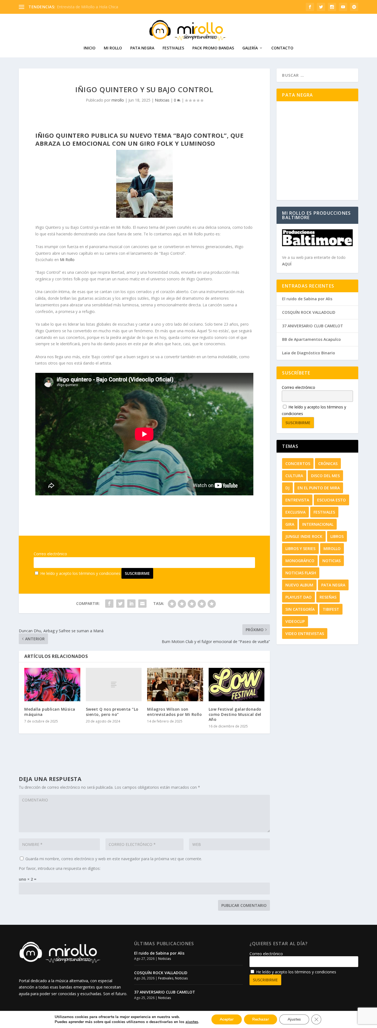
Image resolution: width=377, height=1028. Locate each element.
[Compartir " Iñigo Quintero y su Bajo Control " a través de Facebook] (109, 603)
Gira (289, 524)
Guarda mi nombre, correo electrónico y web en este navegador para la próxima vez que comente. (113, 858)
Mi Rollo (113, 48)
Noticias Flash (300, 572)
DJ (287, 487)
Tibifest (331, 609)
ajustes (191, 1021)
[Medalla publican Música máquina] (52, 685)
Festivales (173, 48)
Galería (250, 48)
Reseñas (328, 597)
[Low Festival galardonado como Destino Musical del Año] (237, 685)
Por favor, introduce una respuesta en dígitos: (59, 868)
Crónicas (328, 463)
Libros (337, 536)
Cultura (294, 475)
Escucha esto (331, 500)
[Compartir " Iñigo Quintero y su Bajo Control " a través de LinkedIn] (131, 603)
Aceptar (226, 1019)
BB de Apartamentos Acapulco (311, 339)
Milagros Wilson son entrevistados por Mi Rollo (174, 711)
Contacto (282, 48)
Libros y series (300, 548)
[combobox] (317, 75)
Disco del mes (325, 475)
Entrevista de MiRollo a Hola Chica (87, 6)
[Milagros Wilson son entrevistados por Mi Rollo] (175, 685)
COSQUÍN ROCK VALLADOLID (308, 312)
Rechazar (260, 1019)
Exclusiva (295, 512)
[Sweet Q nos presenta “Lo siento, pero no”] (114, 684)
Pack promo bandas (213, 48)
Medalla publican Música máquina (49, 711)
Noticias (162, 100)
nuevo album (299, 585)
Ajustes (294, 1019)
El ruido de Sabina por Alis (307, 298)
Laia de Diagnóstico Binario (308, 352)
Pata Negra (142, 48)
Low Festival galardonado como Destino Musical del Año (235, 714)
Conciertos (297, 463)
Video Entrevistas (304, 633)
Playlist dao (298, 597)
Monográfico (299, 560)
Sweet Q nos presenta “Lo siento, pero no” (112, 711)
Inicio (89, 48)
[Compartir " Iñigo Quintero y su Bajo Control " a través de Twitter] (120, 603)
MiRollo (332, 548)
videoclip (295, 621)
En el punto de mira (319, 487)
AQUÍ (286, 264)
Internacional (317, 524)
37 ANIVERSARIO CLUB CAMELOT (312, 325)
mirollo (117, 100)
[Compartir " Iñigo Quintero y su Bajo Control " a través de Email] (142, 603)
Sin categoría (300, 609)
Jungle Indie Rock (303, 536)
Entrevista (297, 500)
